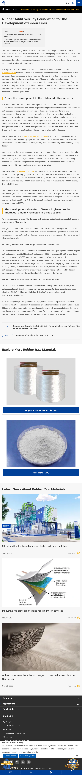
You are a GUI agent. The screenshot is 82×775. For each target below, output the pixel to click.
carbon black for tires (25, 171)
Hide (21, 31)
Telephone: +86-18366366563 (11, 724)
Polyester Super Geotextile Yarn (41, 410)
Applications (9, 703)
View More (73, 553)
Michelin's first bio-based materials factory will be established (34, 546)
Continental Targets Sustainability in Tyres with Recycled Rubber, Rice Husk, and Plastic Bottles (46, 327)
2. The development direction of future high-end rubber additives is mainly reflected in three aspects (22, 42)
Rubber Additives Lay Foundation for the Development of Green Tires (49, 9)
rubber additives (9, 73)
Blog (15, 9)
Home (7, 9)
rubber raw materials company (35, 136)
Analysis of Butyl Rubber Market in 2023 (35, 335)
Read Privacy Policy (27, 756)
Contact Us (8, 716)
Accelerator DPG (41, 472)
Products (7, 698)
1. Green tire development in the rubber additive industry (22, 35)
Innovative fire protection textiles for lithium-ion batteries (32, 610)
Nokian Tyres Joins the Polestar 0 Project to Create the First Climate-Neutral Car (38, 677)
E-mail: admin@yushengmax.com (14, 731)
